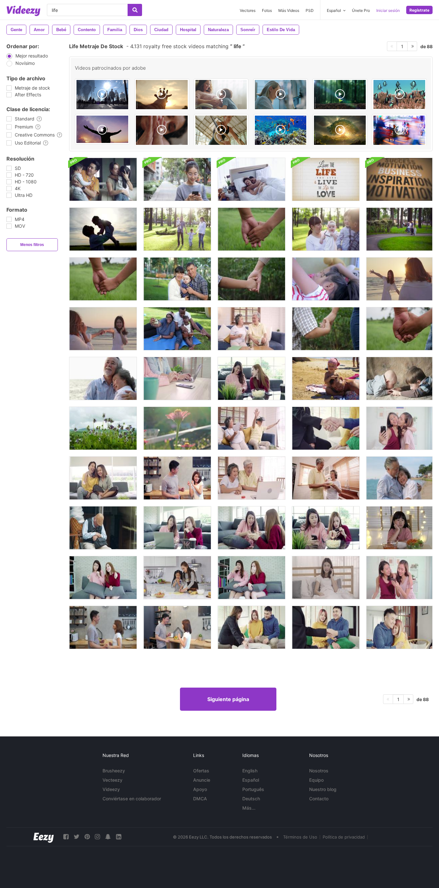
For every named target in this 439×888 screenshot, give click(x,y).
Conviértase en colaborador (132, 798)
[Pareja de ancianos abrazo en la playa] (399, 478)
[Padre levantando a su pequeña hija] (103, 229)
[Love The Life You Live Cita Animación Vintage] (326, 179)
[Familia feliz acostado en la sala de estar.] (326, 279)
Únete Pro (361, 10)
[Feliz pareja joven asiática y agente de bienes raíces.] (251, 627)
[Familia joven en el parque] (177, 229)
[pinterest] (87, 837)
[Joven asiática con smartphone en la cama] (326, 577)
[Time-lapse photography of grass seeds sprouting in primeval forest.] (339, 94)
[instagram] (97, 837)
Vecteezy (112, 780)
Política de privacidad (344, 837)
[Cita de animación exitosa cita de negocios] (399, 179)
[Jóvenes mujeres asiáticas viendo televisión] (103, 478)
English (249, 770)
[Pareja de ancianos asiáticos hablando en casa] (251, 328)
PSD (310, 10)
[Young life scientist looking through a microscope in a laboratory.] (280, 94)
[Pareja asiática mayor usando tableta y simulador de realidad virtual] (251, 428)
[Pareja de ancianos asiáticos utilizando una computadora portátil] (251, 478)
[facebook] (65, 837)
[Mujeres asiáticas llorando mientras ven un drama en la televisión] (251, 577)
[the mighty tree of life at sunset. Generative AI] (339, 130)
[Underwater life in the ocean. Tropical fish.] (280, 130)
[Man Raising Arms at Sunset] (102, 129)
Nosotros (318, 770)
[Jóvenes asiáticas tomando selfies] (399, 428)
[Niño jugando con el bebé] (399, 378)
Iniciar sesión (388, 10)
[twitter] (76, 837)
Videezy (111, 789)
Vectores (247, 10)
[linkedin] (118, 837)
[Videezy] (23, 11)
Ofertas (201, 770)
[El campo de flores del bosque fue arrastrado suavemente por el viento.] (103, 428)
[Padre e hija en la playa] (326, 378)
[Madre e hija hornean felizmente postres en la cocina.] (177, 577)
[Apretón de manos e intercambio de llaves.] (326, 428)
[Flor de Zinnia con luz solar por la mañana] (177, 428)
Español (250, 780)
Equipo (316, 780)
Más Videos (288, 10)
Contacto (318, 798)
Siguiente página (228, 699)
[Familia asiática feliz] (103, 179)
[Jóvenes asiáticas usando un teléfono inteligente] (399, 577)
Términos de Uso (300, 837)
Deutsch (251, 798)
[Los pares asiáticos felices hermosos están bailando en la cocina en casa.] (177, 478)
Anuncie (201, 780)
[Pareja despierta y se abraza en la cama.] (251, 179)
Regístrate (419, 10)
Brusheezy (114, 770)
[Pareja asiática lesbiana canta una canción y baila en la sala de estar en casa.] (103, 577)
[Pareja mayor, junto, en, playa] (103, 378)
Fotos (267, 10)
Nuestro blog (322, 789)
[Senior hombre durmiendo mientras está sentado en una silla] (103, 528)
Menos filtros (32, 244)
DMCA (200, 798)
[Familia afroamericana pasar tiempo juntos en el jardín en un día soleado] (177, 328)
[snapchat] (108, 837)
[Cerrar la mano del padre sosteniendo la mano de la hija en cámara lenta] (251, 229)
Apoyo (200, 789)
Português (253, 789)
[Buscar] (135, 10)
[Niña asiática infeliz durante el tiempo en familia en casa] (399, 528)
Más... (248, 808)
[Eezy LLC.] (43, 837)
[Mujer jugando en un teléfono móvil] (177, 179)
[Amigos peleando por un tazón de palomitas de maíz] (251, 528)
